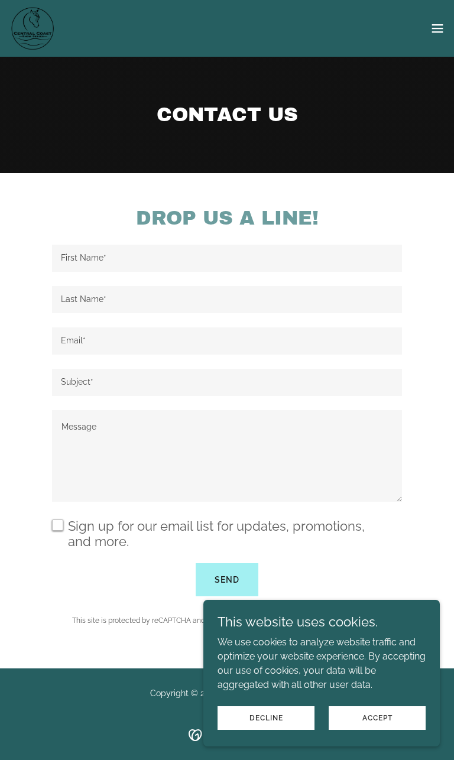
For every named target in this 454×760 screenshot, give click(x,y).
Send (227, 579)
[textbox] (227, 258)
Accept (377, 717)
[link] (33, 28)
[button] (437, 28)
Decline (266, 717)
